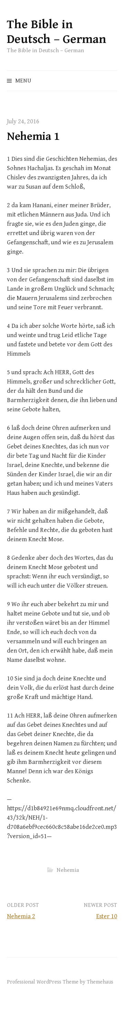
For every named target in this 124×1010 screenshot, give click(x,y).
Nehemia (67, 870)
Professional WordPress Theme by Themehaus (60, 982)
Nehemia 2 (21, 916)
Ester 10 (106, 916)
